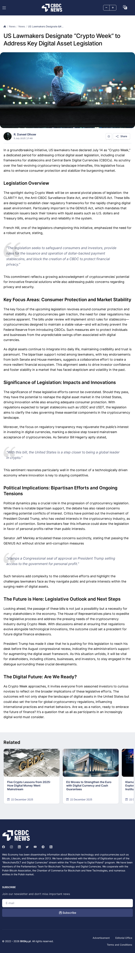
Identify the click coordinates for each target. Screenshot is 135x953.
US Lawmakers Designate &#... (45, 26)
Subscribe (69, 912)
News (12, 26)
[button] (125, 7)
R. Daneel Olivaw (25, 134)
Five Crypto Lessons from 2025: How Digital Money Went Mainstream (29, 785)
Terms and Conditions (119, 944)
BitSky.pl (25, 941)
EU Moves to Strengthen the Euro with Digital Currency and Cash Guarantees (88, 785)
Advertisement (101, 937)
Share (123, 136)
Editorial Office (123, 937)
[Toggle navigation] (4, 8)
